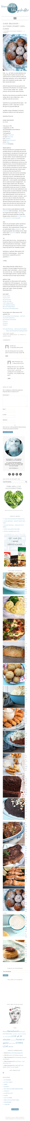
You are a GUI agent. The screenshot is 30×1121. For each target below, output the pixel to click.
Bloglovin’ (5, 325)
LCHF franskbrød (8, 1036)
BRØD (5, 1084)
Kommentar (6, 395)
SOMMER (13, 1043)
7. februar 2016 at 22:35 (18, 363)
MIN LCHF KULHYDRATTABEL (11, 1100)
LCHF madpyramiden (8, 303)
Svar (9, 378)
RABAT (10, 1043)
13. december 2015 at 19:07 (16, 347)
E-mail (5, 414)
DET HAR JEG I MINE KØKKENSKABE (13, 1089)
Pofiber (8, 142)
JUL (19, 334)
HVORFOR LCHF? (8, 1093)
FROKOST (6, 1091)
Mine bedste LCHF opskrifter (15, 7)
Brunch (5, 1031)
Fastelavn (20, 1033)
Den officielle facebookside (9, 319)
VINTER (9, 336)
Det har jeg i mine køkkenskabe (10, 308)
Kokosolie (5, 144)
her (9, 256)
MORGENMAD (7, 1102)
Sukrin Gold (10, 136)
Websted (5, 420)
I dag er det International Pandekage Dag (16, 330)
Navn (4, 409)
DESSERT (12, 333)
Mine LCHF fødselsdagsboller (26, 673)
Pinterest (5, 321)
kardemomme (12, 232)
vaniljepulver (18, 229)
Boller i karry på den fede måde (12, 529)
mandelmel (7, 138)
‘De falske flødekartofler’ (26, 626)
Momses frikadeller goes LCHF (11, 531)
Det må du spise (7, 299)
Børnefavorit (13, 334)
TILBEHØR (7, 1104)
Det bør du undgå (7, 301)
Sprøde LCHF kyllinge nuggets (26, 718)
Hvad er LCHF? (6, 297)
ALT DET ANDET (8, 1082)
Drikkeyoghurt (15, 1033)
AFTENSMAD (7, 1080)
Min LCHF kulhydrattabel (9, 306)
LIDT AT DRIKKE (8, 1097)
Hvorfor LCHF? (6, 296)
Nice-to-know (13, 1039)
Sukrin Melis (6, 210)
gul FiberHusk (10, 135)
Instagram (5, 323)
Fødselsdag (24, 1033)
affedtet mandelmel (11, 140)
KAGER (6, 1095)
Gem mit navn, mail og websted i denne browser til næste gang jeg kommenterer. (14, 427)
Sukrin (20, 212)
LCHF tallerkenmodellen (9, 305)
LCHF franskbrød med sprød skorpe (26, 652)
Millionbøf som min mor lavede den (26, 740)
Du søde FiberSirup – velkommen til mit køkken (15, 329)
